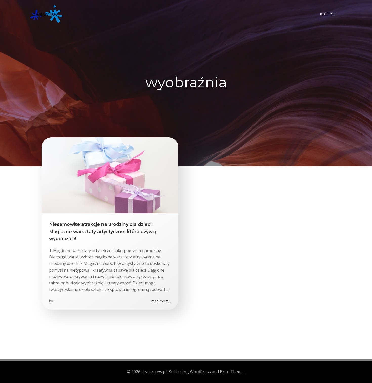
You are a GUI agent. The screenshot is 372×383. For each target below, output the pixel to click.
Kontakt (328, 14)
